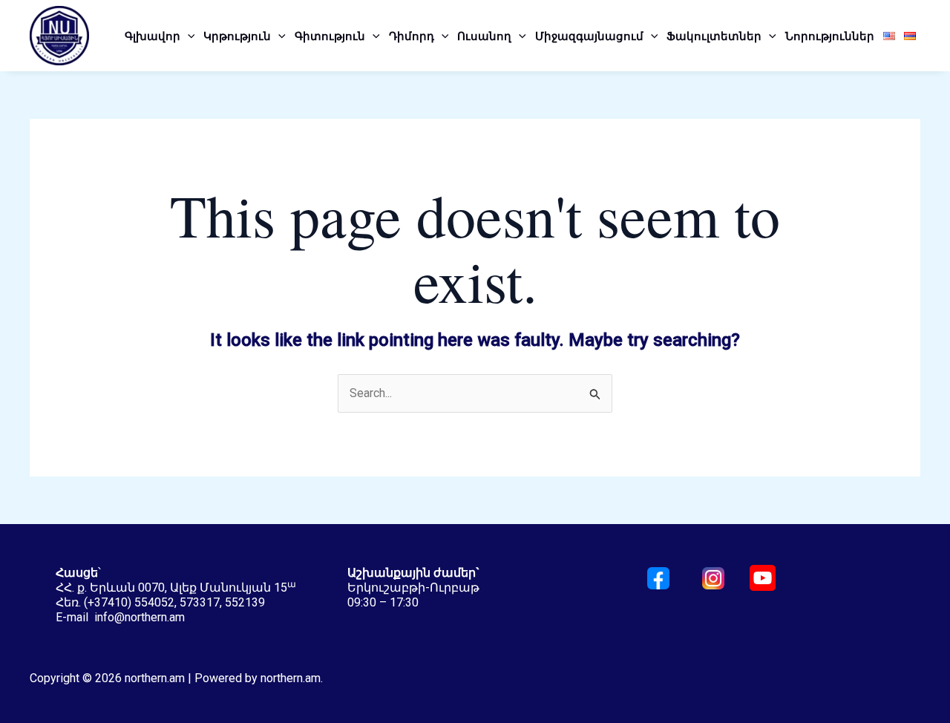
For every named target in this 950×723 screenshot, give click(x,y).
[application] (187, 35)
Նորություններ (829, 35)
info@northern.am (139, 617)
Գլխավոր (152, 35)
